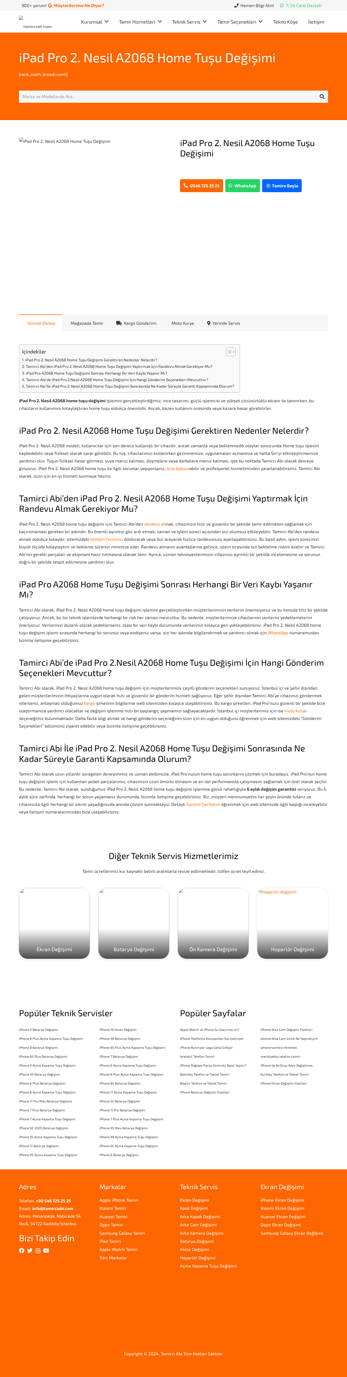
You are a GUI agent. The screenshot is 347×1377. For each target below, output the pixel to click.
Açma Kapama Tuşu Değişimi (208, 1265)
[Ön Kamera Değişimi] (213, 923)
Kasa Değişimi (194, 1208)
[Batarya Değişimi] (133, 923)
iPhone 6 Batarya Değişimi (119, 1155)
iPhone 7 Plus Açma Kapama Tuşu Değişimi (131, 1119)
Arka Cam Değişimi (198, 1224)
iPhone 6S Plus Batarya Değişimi (43, 1056)
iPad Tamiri (110, 1241)
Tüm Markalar (113, 1257)
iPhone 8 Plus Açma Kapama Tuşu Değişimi (51, 1038)
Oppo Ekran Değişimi (281, 1224)
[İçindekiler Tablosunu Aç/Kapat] (228, 351)
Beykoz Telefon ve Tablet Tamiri (203, 1083)
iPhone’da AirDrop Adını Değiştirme (287, 1065)
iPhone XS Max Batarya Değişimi (123, 1128)
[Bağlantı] (36, 22)
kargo (89, 703)
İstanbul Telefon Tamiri (197, 1056)
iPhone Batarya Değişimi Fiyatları (205, 1092)
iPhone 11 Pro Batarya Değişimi (122, 1110)
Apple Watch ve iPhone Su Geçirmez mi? (209, 1029)
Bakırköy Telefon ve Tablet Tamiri (204, 1074)
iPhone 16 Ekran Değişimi (118, 1029)
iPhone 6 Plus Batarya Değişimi (42, 1083)
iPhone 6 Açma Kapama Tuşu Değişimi (127, 1065)
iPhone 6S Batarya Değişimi (119, 1083)
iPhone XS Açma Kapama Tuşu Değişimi (48, 1155)
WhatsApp (278, 632)
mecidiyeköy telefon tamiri (280, 1056)
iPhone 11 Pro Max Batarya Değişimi (45, 1101)
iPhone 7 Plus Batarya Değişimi (42, 1110)
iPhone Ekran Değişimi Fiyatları (284, 1083)
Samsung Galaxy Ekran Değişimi (292, 1233)
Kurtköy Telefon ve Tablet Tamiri (285, 1074)
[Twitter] (30, 1250)
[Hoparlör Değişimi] (292, 923)
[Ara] (322, 97)
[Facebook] (21, 1250)
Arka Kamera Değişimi (201, 1233)
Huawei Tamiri (113, 1216)
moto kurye (295, 710)
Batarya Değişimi (197, 1241)
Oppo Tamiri (111, 1224)
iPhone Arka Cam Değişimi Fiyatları (287, 1029)
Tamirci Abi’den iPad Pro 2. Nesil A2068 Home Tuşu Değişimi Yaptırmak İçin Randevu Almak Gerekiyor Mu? (119, 366)
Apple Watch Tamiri (118, 1249)
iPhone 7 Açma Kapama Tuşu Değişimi (47, 1119)
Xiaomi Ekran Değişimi (282, 1208)
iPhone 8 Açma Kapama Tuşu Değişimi (47, 1092)
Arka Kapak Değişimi (200, 1216)
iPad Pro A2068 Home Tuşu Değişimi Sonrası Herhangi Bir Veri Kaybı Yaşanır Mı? (96, 373)
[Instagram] (37, 1251)
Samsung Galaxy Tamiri (122, 1233)
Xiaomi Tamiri (112, 1208)
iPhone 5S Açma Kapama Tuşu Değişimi (48, 1137)
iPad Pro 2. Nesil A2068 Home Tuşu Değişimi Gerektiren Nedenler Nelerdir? (91, 360)
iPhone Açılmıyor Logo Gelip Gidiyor (206, 1047)
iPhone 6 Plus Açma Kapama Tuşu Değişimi (131, 1074)
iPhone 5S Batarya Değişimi (119, 1101)
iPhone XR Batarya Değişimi (119, 1038)
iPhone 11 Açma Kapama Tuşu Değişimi (128, 1092)
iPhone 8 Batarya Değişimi (38, 1047)
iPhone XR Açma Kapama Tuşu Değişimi (128, 1137)
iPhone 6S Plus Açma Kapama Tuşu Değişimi (132, 1047)
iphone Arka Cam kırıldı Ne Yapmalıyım (289, 1038)
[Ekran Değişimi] (54, 923)
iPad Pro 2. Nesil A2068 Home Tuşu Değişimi (147, 57)
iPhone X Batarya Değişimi (38, 1029)
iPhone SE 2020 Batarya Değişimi (43, 1128)
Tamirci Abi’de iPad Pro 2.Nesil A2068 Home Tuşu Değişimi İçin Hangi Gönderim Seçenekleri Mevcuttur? (117, 379)
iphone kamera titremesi (279, 1047)
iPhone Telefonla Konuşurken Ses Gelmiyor (212, 1038)
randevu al (154, 523)
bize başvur (178, 468)
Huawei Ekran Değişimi (283, 1216)
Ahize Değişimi (194, 1249)
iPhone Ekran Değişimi (282, 1199)
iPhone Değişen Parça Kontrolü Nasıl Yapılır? (213, 1065)
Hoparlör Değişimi (198, 1257)
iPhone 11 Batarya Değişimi (39, 1146)
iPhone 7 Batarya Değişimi (118, 1056)
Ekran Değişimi (194, 1199)
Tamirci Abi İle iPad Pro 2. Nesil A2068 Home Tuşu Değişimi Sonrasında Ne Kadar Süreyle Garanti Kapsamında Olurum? (130, 386)
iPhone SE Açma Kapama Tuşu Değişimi (128, 1146)
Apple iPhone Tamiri (118, 1199)
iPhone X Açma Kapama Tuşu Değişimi (47, 1065)
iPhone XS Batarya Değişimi (39, 1074)
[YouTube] (46, 1250)
